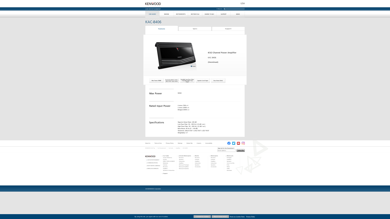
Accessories (197, 166)
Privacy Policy (170, 143)
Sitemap (180, 143)
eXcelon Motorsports (185, 156)
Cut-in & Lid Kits (230, 163)
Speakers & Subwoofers (168, 170)
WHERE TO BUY (209, 14)
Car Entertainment (162, 148)
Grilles (228, 168)
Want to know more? (220, 216)
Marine (197, 156)
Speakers (181, 159)
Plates (228, 166)
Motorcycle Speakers (184, 168)
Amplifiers (178, 148)
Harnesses (229, 170)
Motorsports (214, 156)
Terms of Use (158, 143)
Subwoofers (182, 161)
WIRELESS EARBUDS (152, 168)
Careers (199, 143)
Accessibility (208, 143)
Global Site (189, 143)
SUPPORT (223, 14)
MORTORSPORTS (181, 14)
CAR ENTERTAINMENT (153, 159)
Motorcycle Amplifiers (184, 166)
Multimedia (165, 163)
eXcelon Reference (167, 157)
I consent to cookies (202, 216)
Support (228, 28)
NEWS (238, 14)
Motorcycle (230, 156)
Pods (228, 164)
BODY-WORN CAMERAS (153, 165)
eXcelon (165, 159)
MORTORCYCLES (195, 14)
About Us (220, 8)
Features (161, 28)
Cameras (165, 164)
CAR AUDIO (152, 14)
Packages (229, 157)
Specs (195, 28)
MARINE (166, 14)
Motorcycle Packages (184, 164)
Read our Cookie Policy (237, 216)
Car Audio (171, 148)
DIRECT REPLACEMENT (169, 161)
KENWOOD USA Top (150, 148)
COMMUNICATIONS (152, 162)
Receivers (165, 166)
